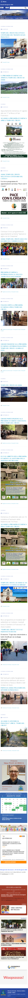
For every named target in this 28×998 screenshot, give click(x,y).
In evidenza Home (9, 26)
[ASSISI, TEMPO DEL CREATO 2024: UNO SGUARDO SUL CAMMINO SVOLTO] (14, 249)
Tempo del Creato (5, 62)
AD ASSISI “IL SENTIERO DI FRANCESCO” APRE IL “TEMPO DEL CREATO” (12, 723)
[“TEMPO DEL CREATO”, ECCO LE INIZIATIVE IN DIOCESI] (14, 651)
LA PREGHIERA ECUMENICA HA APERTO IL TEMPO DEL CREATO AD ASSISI (12, 78)
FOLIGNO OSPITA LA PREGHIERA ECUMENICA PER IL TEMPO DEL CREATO (12, 307)
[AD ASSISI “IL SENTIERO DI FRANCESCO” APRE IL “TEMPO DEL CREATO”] (14, 737)
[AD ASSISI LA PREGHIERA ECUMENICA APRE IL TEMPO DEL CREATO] (14, 139)
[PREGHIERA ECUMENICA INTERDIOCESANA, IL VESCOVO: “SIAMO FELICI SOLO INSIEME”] (14, 283)
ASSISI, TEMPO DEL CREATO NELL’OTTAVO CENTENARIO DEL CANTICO (12, 176)
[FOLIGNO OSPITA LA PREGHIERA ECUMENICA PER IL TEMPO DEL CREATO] (14, 318)
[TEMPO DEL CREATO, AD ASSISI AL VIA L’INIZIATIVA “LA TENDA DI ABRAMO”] (14, 594)
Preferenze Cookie (21, 997)
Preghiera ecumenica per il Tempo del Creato (11, 329)
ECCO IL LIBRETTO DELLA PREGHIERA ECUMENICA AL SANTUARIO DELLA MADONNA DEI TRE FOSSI (14, 458)
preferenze (5, 873)
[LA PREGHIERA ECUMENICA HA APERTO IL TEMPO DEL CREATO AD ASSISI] (14, 87)
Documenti (5, 788)
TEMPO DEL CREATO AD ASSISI (11, 385)
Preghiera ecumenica (6, 291)
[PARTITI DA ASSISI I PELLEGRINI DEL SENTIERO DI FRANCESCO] (14, 698)
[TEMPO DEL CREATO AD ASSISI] (14, 394)
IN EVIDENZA (3, 26)
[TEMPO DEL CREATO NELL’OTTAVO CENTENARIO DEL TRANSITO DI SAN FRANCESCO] (14, 49)
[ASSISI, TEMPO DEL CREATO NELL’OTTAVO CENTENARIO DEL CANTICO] (14, 201)
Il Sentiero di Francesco (6, 664)
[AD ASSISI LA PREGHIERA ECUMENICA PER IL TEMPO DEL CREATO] (14, 547)
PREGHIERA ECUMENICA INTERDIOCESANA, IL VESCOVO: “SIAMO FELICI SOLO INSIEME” (12, 274)
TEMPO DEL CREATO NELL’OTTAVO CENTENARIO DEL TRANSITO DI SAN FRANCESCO (13, 35)
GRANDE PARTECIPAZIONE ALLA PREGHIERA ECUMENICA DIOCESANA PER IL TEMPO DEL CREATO (13, 421)
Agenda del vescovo (7, 786)
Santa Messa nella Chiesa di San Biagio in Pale (11, 819)
